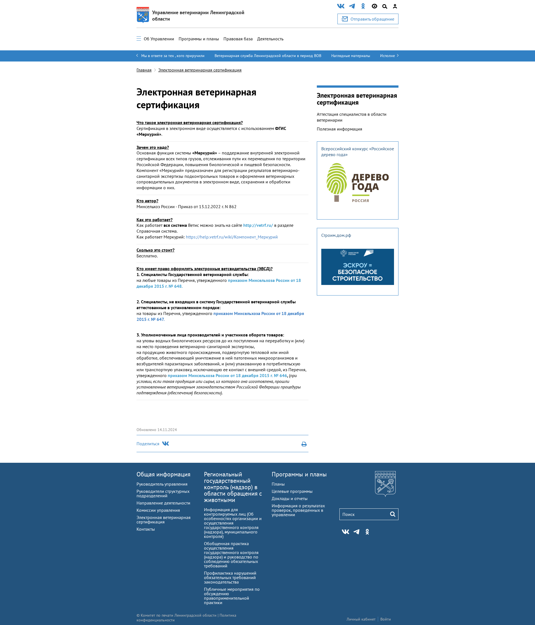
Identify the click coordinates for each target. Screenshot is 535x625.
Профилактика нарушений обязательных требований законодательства (230, 577)
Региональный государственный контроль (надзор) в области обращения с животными (233, 487)
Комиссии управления (158, 510)
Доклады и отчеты (290, 498)
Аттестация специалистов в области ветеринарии (351, 117)
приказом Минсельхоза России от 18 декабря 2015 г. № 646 (227, 375)
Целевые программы (292, 491)
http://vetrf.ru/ (258, 225)
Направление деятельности (163, 503)
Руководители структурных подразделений (163, 493)
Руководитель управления (162, 484)
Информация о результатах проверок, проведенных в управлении (298, 510)
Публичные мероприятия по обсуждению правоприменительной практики (232, 595)
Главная (144, 70)
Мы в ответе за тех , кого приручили (173, 55)
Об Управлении (159, 38)
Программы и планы (199, 38)
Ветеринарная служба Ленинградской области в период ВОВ (268, 55)
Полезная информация (339, 129)
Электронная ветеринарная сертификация (200, 70)
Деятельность (270, 38)
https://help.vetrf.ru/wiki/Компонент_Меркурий (232, 237)
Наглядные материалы (350, 55)
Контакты (146, 529)
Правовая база (238, 38)
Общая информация (163, 474)
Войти (385, 619)
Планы (278, 484)
